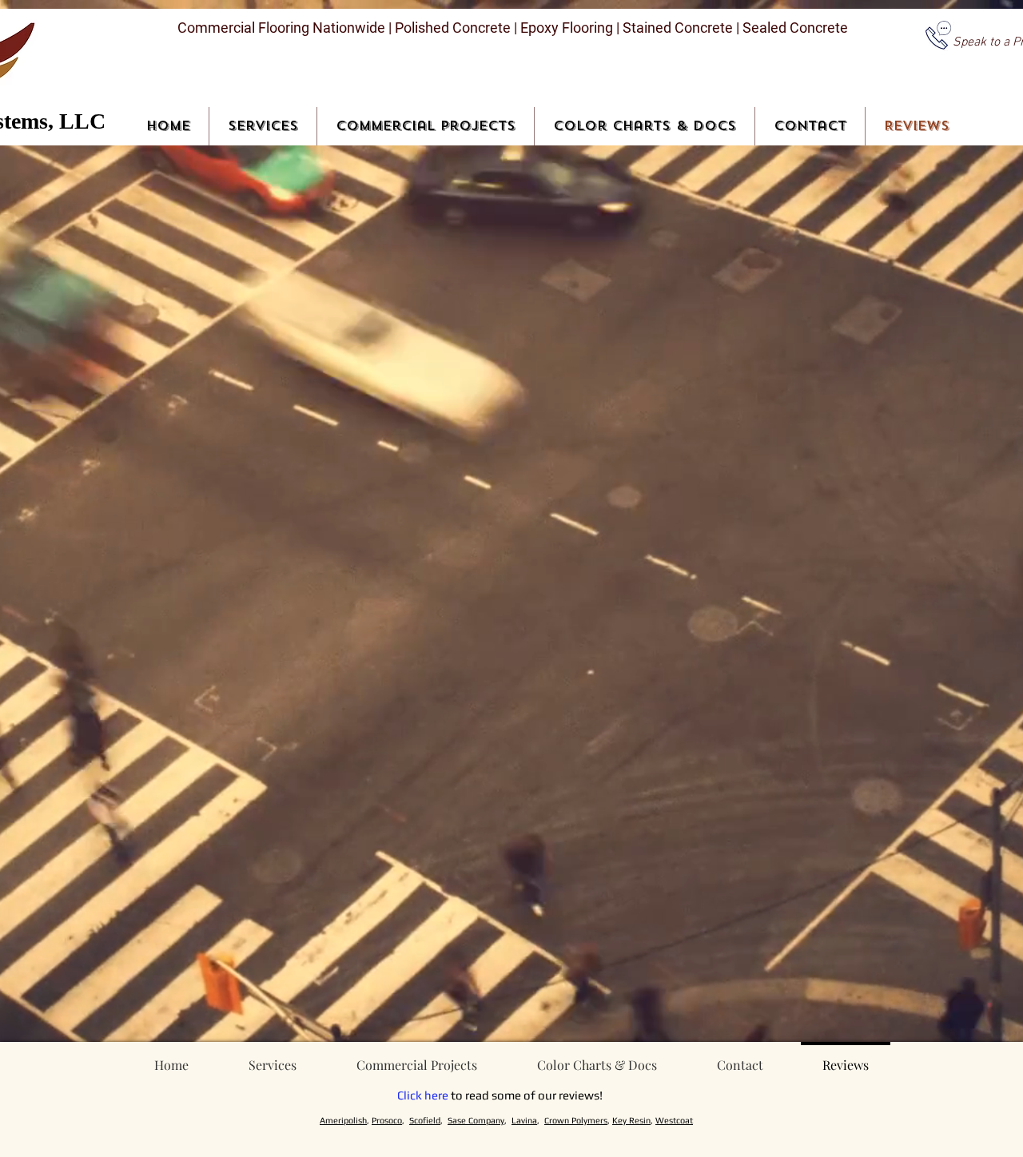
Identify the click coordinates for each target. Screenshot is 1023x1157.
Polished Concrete (451, 27)
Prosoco (387, 1120)
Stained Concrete (679, 27)
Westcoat (674, 1120)
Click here (422, 1095)
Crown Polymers (575, 1120)
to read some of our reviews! (525, 1095)
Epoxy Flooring (566, 27)
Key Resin (631, 1120)
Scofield (424, 1120)
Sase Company (476, 1120)
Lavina (524, 1120)
